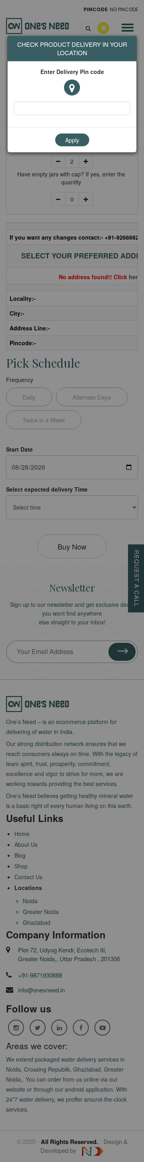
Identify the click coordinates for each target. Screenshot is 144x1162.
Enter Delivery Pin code (72, 72)
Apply (72, 140)
